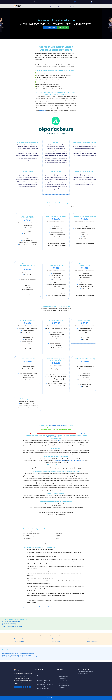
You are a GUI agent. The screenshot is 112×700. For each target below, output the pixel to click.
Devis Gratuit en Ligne (50, 27)
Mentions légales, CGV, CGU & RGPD (86, 671)
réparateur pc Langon (81, 433)
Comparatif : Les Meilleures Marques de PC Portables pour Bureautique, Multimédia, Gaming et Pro (22, 656)
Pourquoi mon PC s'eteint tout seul (9, 623)
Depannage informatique (19, 638)
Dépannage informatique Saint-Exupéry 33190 (11, 651)
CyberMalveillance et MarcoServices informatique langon (45, 685)
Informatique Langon (63, 697)
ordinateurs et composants (56, 425)
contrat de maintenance (60, 460)
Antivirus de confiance (92, 638)
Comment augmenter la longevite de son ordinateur (12, 626)
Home (32, 6)
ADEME (60, 440)
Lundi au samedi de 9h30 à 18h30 (82, 1)
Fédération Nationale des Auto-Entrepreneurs (44, 674)
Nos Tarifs (79, 6)
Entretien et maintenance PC (92, 641)
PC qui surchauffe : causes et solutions (9, 624)
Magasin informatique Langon (68, 6)
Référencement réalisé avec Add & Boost (46, 678)
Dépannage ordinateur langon (53, 6)
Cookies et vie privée (83, 673)
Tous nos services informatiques (30, 607)
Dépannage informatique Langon (43, 606)
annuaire (62, 444)
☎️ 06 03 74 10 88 (63, 27)
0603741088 (95, 1)
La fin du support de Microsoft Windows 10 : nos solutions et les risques (16, 655)
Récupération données (71, 606)
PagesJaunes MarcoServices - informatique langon (43, 681)
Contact (88, 6)
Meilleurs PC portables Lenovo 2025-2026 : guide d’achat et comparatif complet (18, 653)
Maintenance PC (62, 606)
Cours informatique (40, 6)
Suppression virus (54, 606)
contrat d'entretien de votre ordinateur (75, 460)
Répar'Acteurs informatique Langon (56, 436)
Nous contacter (62, 687)
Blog (84, 6)
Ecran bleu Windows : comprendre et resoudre (11, 628)
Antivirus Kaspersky (63, 680)
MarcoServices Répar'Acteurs (43, 688)
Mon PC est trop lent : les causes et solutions (11, 621)
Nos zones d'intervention (64, 685)
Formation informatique (19, 641)
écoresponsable (42, 110)
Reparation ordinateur (63, 676)
